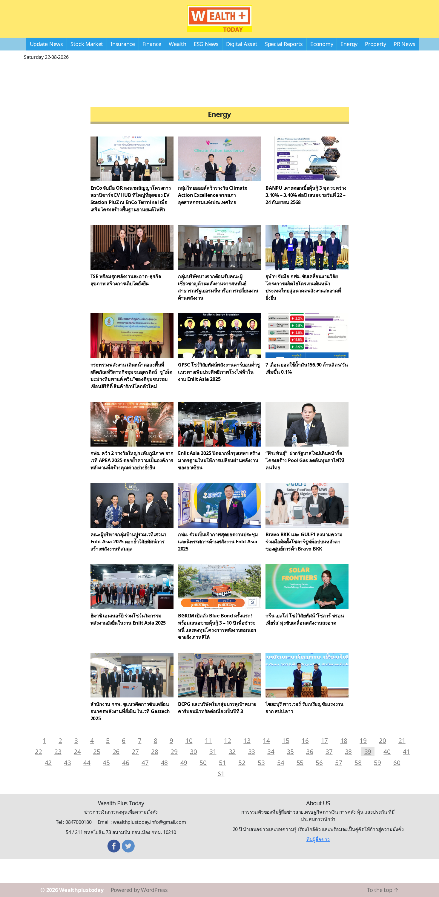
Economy (321, 43)
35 (290, 751)
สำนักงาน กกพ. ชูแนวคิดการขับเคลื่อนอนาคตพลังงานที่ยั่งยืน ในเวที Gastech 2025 (130, 711)
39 (368, 751)
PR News (404, 43)
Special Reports (284, 43)
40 (387, 751)
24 (77, 751)
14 (266, 740)
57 (338, 762)
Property (375, 43)
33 (251, 751)
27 (135, 751)
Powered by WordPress (139, 889)
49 (184, 762)
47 (145, 762)
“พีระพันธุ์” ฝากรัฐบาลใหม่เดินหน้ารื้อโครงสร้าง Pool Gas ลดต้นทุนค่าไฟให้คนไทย (304, 460)
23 (58, 751)
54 (280, 762)
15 (285, 740)
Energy (348, 43)
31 (213, 751)
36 (309, 751)
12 (227, 740)
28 (154, 751)
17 (324, 740)
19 (363, 740)
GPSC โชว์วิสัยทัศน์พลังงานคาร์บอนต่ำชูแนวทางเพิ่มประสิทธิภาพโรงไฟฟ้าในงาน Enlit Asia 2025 (219, 371)
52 (241, 762)
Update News (46, 43)
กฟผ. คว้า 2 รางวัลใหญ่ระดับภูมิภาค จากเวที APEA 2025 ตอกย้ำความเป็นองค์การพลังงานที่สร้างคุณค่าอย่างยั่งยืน (132, 460)
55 (300, 762)
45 (106, 762)
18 (344, 740)
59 (377, 762)
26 (116, 751)
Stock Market (86, 43)
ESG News (206, 43)
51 (222, 762)
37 (329, 751)
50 (203, 762)
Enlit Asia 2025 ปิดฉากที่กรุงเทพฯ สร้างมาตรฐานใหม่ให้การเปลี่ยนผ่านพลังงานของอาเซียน (219, 460)
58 (358, 762)
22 (38, 751)
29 (174, 751)
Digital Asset (241, 43)
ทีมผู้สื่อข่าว (318, 839)
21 (402, 740)
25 (96, 751)
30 (193, 751)
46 (125, 762)
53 (261, 762)
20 (382, 740)
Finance (151, 43)
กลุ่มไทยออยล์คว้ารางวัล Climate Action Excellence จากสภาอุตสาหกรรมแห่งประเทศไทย (212, 195)
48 (164, 762)
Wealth (177, 43)
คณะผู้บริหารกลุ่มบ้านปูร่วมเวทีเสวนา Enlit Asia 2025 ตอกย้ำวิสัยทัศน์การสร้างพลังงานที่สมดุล (128, 541)
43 (67, 762)
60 (396, 762)
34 (270, 751)
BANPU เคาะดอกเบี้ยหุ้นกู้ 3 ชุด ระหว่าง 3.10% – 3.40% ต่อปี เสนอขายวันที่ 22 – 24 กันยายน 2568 (305, 195)
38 (348, 751)
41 (406, 751)
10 (189, 740)
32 (232, 751)
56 (319, 762)
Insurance (122, 43)
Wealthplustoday (81, 889)
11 (208, 740)
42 (48, 762)
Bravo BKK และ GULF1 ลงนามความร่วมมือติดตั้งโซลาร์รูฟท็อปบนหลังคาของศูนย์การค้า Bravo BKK (304, 541)
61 (221, 773)
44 (86, 762)
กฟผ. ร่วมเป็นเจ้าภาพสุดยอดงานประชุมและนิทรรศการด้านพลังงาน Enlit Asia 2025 (218, 541)
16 (305, 740)
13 (247, 740)
